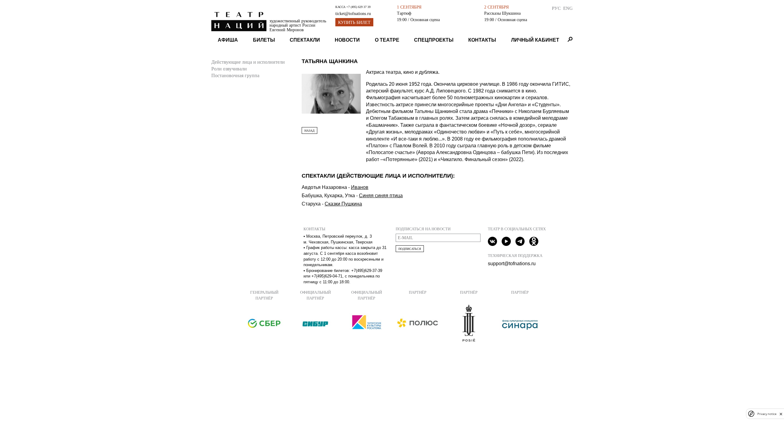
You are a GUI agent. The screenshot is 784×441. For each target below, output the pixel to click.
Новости (347, 40)
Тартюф (404, 13)
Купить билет (354, 22)
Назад (309, 130)
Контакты (482, 40)
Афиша (228, 40)
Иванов (359, 187)
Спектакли (305, 40)
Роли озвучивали (229, 68)
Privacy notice (766, 414)
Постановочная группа (235, 75)
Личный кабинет (535, 40)
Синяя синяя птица (381, 195)
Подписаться (409, 249)
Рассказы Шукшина (502, 13)
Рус (556, 8)
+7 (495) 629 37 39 (358, 7)
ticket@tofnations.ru (353, 13)
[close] (781, 414)
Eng (568, 8)
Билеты (264, 40)
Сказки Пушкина (343, 203)
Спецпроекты (434, 40)
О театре (387, 40)
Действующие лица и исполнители (248, 62)
